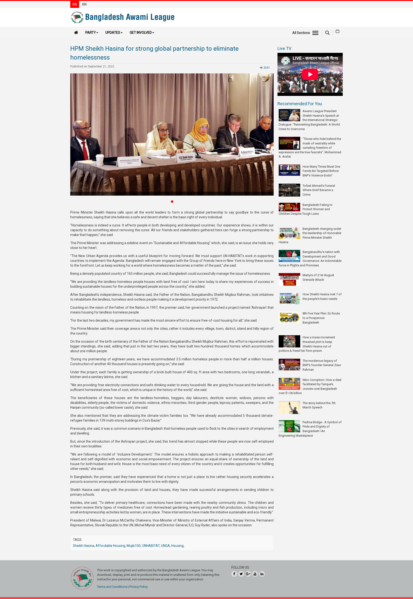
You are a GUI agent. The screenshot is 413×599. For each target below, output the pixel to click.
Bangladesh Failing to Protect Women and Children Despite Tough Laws (305, 209)
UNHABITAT (151, 546)
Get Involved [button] (141, 32)
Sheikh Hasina (83, 546)
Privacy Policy (138, 586)
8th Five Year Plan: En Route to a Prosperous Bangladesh (321, 318)
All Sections (301, 33)
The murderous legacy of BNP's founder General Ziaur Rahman (322, 365)
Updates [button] (112, 32)
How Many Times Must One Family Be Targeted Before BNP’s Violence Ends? (321, 171)
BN (84, 4)
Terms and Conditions (112, 586)
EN (75, 4)
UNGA (165, 546)
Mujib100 (134, 546)
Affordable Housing (110, 546)
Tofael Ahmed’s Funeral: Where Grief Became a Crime (319, 190)
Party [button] (90, 32)
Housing (177, 546)
